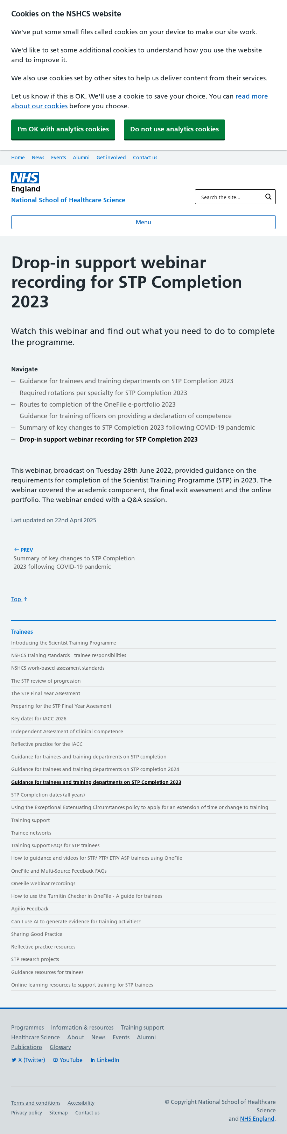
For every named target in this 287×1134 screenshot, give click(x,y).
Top (16, 599)
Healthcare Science (35, 1037)
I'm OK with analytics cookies (63, 129)
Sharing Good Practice (36, 934)
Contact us (145, 157)
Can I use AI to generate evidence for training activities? (76, 921)
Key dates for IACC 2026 (38, 718)
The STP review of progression (46, 681)
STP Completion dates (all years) (48, 795)
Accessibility (81, 1103)
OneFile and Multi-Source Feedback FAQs (58, 871)
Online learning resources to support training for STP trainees (82, 985)
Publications (26, 1047)
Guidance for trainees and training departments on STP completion (89, 757)
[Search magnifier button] (268, 197)
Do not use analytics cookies (174, 129)
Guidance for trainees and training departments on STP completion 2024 (95, 769)
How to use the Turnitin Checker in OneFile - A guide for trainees (86, 896)
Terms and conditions (35, 1103)
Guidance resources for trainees (47, 972)
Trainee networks (31, 833)
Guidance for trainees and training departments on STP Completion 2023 (126, 381)
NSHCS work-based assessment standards (57, 668)
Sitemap (58, 1113)
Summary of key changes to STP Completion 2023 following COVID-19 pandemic (137, 427)
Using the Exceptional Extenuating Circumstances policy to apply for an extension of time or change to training (139, 807)
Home (18, 157)
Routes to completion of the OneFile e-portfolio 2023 (98, 404)
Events (58, 157)
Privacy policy (26, 1113)
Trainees (22, 631)
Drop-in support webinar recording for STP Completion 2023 (109, 439)
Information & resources (82, 1027)
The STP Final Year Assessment (45, 693)
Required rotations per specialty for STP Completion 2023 (103, 393)
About (75, 1037)
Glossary (60, 1047)
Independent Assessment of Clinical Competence (67, 731)
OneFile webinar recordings (43, 883)
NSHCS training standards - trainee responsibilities (68, 655)
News (38, 157)
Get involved (111, 157)
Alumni (81, 157)
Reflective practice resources (43, 947)
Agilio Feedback (30, 909)
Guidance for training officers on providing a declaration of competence (126, 416)
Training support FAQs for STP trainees (55, 845)
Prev (74, 558)
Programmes (27, 1027)
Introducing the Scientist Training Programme (63, 643)
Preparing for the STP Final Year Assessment (61, 706)
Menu (143, 222)
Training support (30, 820)
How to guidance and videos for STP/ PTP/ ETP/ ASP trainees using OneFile (96, 858)
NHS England (257, 1118)
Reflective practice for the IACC (47, 744)
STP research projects (35, 959)
